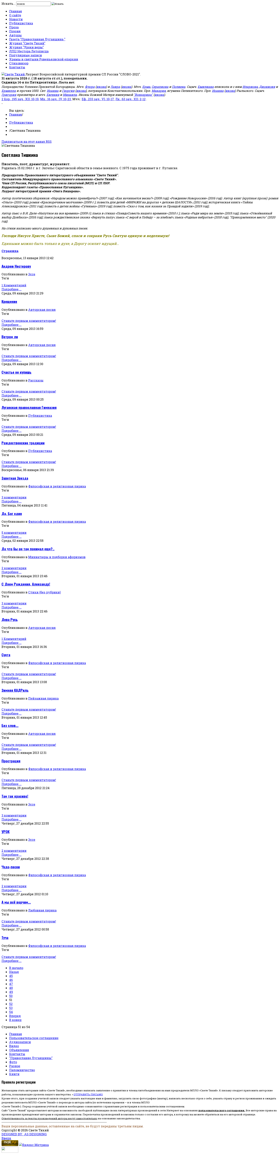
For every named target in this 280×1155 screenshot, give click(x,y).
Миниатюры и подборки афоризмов (57, 557)
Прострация (11, 760)
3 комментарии (14, 497)
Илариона (250, 87)
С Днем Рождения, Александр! (26, 584)
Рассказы (35, 380)
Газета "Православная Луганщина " (37, 39)
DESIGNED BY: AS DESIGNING (24, 1134)
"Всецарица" (143, 95)
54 (11, 1012)
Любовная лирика (42, 910)
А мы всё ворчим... (16, 902)
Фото (13, 1062)
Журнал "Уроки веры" (26, 47)
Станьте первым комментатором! (29, 321)
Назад (14, 972)
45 (11, 976)
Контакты (17, 67)
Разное (14, 1066)
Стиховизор (18, 63)
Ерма (146, 87)
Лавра (115, 87)
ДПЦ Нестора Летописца (29, 51)
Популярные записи (25, 55)
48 (11, 988)
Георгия (68, 91)
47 (11, 984)
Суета (6, 654)
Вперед (15, 1016)
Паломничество (22, 1070)
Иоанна (52, 91)
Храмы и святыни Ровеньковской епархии (43, 59)
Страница (10, 251)
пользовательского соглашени (220, 1110)
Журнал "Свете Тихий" (27, 43)
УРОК (6, 831)
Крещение (9, 301)
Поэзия (15, 31)
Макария (159, 91)
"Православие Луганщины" (31, 1058)
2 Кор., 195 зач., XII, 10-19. (20, 99)
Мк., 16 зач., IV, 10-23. (56, 99)
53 (11, 1008)
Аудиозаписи (20, 1042)
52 (11, 1004)
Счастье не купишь (16, 372)
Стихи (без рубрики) (44, 592)
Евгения (52, 95)
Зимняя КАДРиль (15, 690)
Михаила (70, 95)
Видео (14, 1046)
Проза (14, 27)
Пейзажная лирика (43, 698)
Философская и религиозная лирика (57, 486)
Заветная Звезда (15, 478)
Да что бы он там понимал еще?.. (28, 548)
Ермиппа (9, 91)
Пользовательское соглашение (33, 1038)
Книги (14, 1074)
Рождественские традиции (23, 442)
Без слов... (10, 725)
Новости (16, 19)
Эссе (31, 274)
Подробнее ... (12, 289)
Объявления (19, 1050)
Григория (9, 95)
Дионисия (267, 87)
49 (11, 992)
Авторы (15, 35)
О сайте (15, 15)
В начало (16, 968)
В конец (15, 1020)
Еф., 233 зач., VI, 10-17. (98, 99)
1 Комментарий (14, 285)
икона (101, 87)
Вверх (6, 1138)
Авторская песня (42, 310)
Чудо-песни (11, 866)
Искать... (8, 4)
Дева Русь (10, 619)
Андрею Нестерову (16, 266)
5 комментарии (14, 533)
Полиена (178, 87)
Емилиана (206, 87)
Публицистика (21, 23)
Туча (5, 937)
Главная (15, 11)
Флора (90, 87)
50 (11, 996)
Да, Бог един (12, 513)
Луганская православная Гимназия (29, 407)
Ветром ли (10, 336)
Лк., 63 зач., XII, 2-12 (130, 99)
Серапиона (160, 87)
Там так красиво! (15, 796)
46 (11, 980)
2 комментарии (14, 568)
